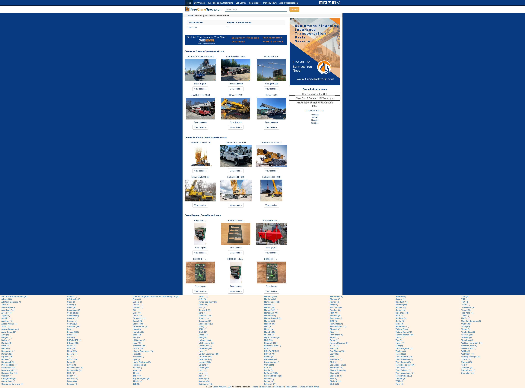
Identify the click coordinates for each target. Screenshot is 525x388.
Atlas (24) (5, 326)
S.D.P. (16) (334, 345)
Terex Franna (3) (403, 362)
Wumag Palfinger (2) (470, 356)
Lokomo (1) (204, 364)
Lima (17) (203, 351)
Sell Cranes (241, 2)
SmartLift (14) (402, 301)
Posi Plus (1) (336, 307)
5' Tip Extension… (271, 220)
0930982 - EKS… (235, 258)
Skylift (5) (334, 384)
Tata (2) (399, 340)
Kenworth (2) (205, 310)
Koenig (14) (204, 318)
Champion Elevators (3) (12, 384)
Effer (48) (71, 348)
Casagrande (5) (8, 378)
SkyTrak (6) (401, 296)
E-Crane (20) (73, 342)
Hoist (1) (137, 353)
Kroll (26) (203, 332)
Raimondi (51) (336, 323)
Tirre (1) (465, 296)
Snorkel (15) (401, 304)
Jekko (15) (203, 296)
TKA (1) (464, 299)
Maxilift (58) (269, 323)
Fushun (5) (72, 384)
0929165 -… (200, 220)
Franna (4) (72, 381)
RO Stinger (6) (336, 334)
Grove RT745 (235, 94)
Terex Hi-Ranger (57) (405, 364)
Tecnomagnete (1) (404, 348)
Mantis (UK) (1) (271, 310)
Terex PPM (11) (402, 367)
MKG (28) (268, 340)
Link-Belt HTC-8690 (235, 56)
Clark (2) (71, 301)
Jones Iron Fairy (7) (208, 301)
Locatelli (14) (205, 362)
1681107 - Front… (236, 220)
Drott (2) (71, 337)
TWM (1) (465, 315)
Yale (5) (464, 364)
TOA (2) (464, 301)
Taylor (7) (400, 342)
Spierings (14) (402, 312)
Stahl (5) (399, 315)
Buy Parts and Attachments (220, 2)
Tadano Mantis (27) (404, 334)
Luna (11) (203, 373)
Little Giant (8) (205, 359)
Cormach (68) (73, 326)
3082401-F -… (271, 258)
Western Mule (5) (469, 345)
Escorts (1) (72, 353)
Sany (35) (334, 353)
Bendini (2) (6, 353)
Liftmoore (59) (205, 348)
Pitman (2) (334, 301)
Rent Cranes (255, 2)
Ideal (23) (137, 370)
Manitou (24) (270, 299)
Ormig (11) (269, 364)
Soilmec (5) (401, 307)
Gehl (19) (137, 312)
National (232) (270, 342)
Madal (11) (203, 375)
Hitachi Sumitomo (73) (143, 351)
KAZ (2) (202, 307)
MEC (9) (267, 326)
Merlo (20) (268, 329)
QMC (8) (333, 321)
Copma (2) (72, 323)
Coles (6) (71, 307)
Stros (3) (399, 323)
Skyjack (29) (335, 381)
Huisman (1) (138, 356)
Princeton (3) (336, 318)
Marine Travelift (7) (273, 318)
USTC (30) (466, 323)
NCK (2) (267, 348)
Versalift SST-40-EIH (236, 142)
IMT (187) (137, 375)
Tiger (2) (399, 384)
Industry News (270, 2)
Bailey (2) (5, 340)
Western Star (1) (468, 348)
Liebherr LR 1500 (235, 176)
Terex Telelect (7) (403, 370)
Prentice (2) (335, 315)
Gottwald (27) (139, 318)
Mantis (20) (269, 307)
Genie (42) (137, 315)
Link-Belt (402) (205, 356)
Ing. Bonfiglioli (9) (141, 378)
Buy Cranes (199, 2)
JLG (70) (202, 299)
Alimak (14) (6, 299)
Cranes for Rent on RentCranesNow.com (206, 137)
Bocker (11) (6, 359)
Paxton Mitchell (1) (273, 375)
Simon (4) (334, 373)
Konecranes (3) (206, 323)
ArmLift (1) (6, 318)
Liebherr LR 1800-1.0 (200, 142)
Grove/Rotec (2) (140, 326)
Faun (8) (71, 362)
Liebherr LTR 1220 (271, 176)
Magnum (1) (204, 381)
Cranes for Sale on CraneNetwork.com (204, 51)
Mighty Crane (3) (272, 337)
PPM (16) (334, 312)
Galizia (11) (138, 304)
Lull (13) (202, 370)
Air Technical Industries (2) (14, 296)
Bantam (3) (6, 342)
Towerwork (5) (467, 307)
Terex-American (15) (405, 373)
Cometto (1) (72, 318)
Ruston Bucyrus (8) (339, 342)
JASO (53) (137, 381)
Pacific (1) (268, 370)
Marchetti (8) (270, 315)
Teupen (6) (401, 378)
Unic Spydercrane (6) (471, 321)
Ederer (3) (71, 345)
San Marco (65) (337, 351)
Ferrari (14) (72, 375)
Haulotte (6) (138, 332)
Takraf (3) (400, 337)
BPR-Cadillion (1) (9, 364)
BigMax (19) (6, 356)
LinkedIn (315, 120)
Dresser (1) (72, 334)
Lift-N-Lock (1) (205, 345)
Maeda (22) (204, 378)
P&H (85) (268, 367)
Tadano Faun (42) (404, 332)
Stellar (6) (400, 321)
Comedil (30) (73, 315)
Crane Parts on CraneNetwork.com (203, 215)
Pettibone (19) (336, 296)
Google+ (315, 122)
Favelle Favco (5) (75, 367)
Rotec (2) (334, 340)
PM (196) (334, 304)
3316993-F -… (200, 258)
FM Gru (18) (72, 378)
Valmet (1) (465, 329)
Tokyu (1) (465, 304)
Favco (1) (71, 364)
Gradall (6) (137, 321)
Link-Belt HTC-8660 (200, 94)
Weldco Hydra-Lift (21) (471, 342)
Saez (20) (334, 348)
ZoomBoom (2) (468, 370)
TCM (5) (399, 345)
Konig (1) (203, 326)
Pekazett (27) (270, 384)
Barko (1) (5, 348)
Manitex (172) (270, 296)
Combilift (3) (73, 312)
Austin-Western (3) (10, 329)
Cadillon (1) (6, 375)
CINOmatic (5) (73, 299)
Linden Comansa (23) (208, 353)
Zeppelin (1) (466, 367)
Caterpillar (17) (8, 381)
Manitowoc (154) (272, 301)
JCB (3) (136, 384)
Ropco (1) (334, 337)
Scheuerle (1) (336, 359)
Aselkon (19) (7, 321)
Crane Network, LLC (222, 386)
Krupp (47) (203, 334)
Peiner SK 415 (271, 56)
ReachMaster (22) (338, 326)
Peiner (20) (269, 381)
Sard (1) (333, 356)
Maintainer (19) (205, 384)
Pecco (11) (269, 378)
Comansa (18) (73, 310)
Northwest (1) (270, 359)
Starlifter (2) (401, 318)
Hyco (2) (137, 359)
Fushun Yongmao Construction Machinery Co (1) (156, 296)
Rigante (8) (335, 329)
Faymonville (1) (74, 370)
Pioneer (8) (335, 299)
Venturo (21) (467, 334)
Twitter (315, 117)
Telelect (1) (401, 351)
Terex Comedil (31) (404, 359)
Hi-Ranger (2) (139, 340)
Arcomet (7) (6, 312)
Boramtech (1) (7, 362)
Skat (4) (333, 378)
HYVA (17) (137, 367)
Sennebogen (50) (338, 364)
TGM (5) (399, 381)
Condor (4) (72, 321)
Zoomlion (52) (467, 373)
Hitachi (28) (138, 348)
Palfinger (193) (271, 373)
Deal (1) (70, 329)
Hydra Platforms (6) (142, 362)
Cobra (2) (71, 304)
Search (294, 9)
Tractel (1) (466, 310)
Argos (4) (5, 315)
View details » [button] (200, 88)
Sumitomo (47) (402, 326)
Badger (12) (6, 337)
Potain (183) (335, 310)
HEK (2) (136, 337)
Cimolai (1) (72, 296)
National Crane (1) (272, 345)
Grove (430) (138, 323)
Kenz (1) (202, 312)
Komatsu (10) (205, 321)
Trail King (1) (467, 312)
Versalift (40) (467, 340)
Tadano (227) (402, 329)
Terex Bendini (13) (404, 356)
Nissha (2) (269, 356)
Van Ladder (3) (468, 332)
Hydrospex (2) (139, 364)
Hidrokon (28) (139, 345)
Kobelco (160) (205, 315)
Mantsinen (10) (271, 312)
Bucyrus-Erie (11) (9, 373)
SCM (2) (333, 362)
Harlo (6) (137, 329)
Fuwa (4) (137, 299)
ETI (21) (70, 356)
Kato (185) (203, 304)
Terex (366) (401, 353)
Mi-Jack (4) (269, 334)
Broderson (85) (8, 367)
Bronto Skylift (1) (9, 370)
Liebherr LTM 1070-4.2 (271, 142)
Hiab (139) (137, 342)
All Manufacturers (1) (11, 301)
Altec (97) (5, 304)
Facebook (314, 114)
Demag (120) (73, 332)
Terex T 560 (271, 94)
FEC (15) (71, 373)
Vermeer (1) (466, 337)
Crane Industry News (315, 89)
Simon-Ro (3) (336, 375)
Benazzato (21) (8, 351)
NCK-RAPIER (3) (271, 351)
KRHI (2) (202, 329)
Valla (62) (465, 326)
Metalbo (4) (269, 332)
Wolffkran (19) (467, 353)
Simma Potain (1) (338, 370)
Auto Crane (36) (8, 332)
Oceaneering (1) (271, 362)
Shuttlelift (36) (336, 367)
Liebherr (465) (205, 340)
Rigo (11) (334, 332)
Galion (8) (137, 301)
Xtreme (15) (466, 362)
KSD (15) (203, 337)
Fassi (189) (72, 359)
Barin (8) (5, 345)
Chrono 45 (192, 27)
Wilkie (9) (465, 351)
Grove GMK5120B (200, 176)
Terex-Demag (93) (404, 375)
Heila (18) (137, 334)
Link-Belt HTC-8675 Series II (200, 56)
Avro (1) (5, 334)
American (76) (7, 310)
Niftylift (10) (269, 353)
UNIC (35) (465, 318)
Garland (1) (138, 307)
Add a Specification (288, 2)
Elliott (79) (72, 351)
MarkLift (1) (269, 321)
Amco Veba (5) (8, 307)
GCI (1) (136, 310)
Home (188, 2)
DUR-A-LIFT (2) (74, 340)
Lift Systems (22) (206, 342)
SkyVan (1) (400, 299)
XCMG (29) (466, 359)
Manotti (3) (269, 304)
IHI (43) (136, 373)
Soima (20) (400, 310)
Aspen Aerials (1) (9, 323)
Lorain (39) (204, 367)
